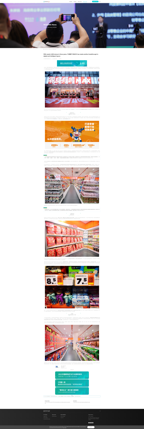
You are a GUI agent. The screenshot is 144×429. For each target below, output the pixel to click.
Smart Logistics (46, 417)
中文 (99, 1)
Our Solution (45, 414)
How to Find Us (90, 414)
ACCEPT (91, 427)
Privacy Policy (64, 427)
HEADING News (54, 49)
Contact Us (62, 417)
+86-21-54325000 (90, 416)
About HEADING (63, 414)
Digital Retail (45, 416)
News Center (46, 49)
